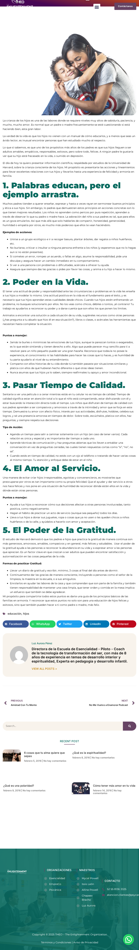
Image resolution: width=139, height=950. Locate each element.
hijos (26, 613)
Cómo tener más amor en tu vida (114, 785)
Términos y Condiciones (56, 942)
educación (14, 613)
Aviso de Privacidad (85, 942)
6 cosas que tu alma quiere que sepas (44, 754)
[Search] (129, 726)
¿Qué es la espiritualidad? (89, 752)
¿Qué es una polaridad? (18, 785)
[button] (96, 7)
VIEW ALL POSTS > (44, 668)
